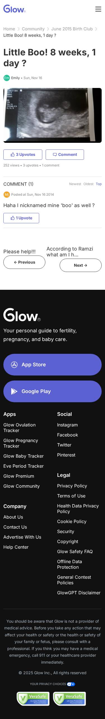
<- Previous (24, 262)
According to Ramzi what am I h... (69, 251)
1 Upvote (24, 217)
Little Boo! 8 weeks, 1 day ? (29, 35)
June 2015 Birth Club (72, 28)
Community (33, 28)
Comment (67, 154)
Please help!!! (19, 251)
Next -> (80, 265)
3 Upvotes (25, 154)
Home (9, 28)
